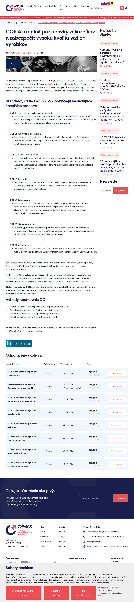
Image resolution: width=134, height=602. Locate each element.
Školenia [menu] (37, 6)
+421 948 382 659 (116, 536)
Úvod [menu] (29, 6)
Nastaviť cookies (56, 593)
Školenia (44, 536)
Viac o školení (117, 373)
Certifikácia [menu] (50, 6)
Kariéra (62, 531)
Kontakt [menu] (85, 6)
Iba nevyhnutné (83, 593)
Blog (15, 23)
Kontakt (63, 541)
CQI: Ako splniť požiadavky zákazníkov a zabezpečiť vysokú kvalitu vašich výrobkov (71, 23)
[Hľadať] (122, 8)
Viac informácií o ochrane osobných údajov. (109, 589)
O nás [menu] (61, 8)
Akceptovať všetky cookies (23, 593)
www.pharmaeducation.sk (116, 546)
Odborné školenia (27, 23)
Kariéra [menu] (68, 6)
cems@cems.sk (94, 541)
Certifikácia (45, 541)
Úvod (8, 23)
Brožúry (62, 546)
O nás (43, 546)
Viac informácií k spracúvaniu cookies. (111, 594)
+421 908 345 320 (96, 536)
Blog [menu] (76, 6)
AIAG (50, 84)
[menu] (126, 8)
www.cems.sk (93, 546)
